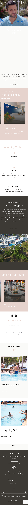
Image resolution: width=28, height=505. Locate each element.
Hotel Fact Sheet (14, 484)
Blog (14, 488)
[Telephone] (6, 3)
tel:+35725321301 (14, 460)
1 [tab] (11, 340)
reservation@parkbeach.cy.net (14, 463)
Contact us (14, 486)
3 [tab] (16, 340)
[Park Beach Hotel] (14, 2)
